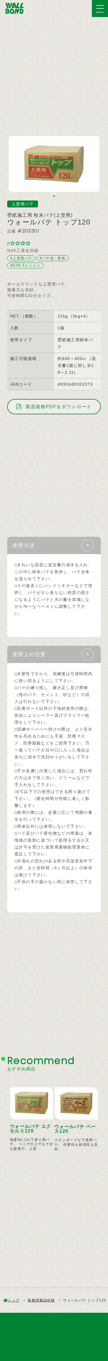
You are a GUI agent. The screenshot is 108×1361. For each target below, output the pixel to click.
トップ (13, 1300)
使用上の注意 (29, 654)
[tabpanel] (54, 164)
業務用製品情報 (41, 1300)
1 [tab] (54, 196)
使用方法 (23, 545)
